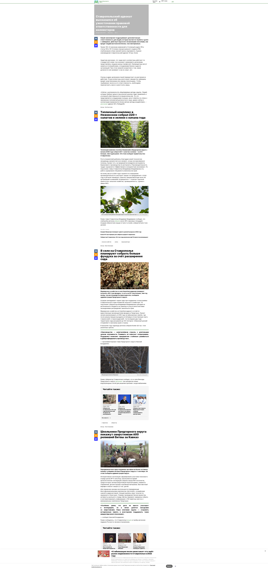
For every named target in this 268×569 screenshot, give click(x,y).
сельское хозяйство (106, 242)
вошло (129, 520)
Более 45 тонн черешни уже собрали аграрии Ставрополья (117, 234)
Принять (169, 566)
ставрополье (105, 422)
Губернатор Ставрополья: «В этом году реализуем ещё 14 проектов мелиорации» (124, 237)
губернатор (114, 422)
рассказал (104, 104)
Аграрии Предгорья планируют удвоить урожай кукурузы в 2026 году (120, 232)
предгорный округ (126, 242)
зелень (116, 242)
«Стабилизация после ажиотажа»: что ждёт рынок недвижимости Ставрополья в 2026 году (132, 553)
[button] (104, 553)
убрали (117, 221)
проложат (118, 381)
